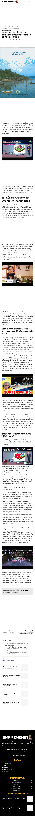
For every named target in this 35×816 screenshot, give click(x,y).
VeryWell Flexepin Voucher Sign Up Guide (11, 676)
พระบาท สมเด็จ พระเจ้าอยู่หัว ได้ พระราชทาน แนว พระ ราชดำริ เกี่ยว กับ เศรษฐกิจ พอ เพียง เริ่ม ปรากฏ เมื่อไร (25, 632)
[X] (12, 43)
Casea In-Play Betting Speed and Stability (10, 685)
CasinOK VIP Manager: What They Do (11, 693)
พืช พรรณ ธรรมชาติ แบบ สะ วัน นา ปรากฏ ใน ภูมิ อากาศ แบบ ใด (9, 631)
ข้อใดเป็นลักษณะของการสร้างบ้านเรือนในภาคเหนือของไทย (16, 644)
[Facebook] (8, 43)
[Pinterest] (16, 43)
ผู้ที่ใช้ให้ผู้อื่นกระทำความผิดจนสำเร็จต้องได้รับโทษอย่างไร (17, 652)
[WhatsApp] (19, 43)
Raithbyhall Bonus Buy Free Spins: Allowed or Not (10, 667)
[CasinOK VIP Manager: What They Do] (24, 694)
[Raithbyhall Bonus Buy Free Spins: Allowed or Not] (24, 667)
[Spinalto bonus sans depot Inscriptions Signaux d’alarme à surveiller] (24, 702)
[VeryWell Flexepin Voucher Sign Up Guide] (24, 676)
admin (4, 39)
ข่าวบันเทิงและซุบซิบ (6, 27)
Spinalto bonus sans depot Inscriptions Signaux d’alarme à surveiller (11, 702)
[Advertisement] (17, 16)
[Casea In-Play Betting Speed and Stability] (24, 685)
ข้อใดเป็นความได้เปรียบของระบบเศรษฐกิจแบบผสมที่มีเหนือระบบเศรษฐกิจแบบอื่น (17, 648)
